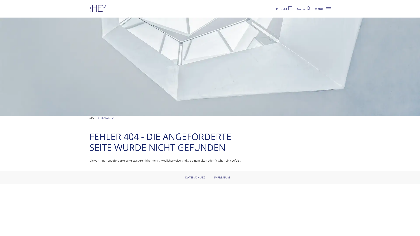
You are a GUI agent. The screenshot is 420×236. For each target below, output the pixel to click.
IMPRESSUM (222, 177)
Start (92, 117)
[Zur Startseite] (98, 8)
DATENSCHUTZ (195, 177)
